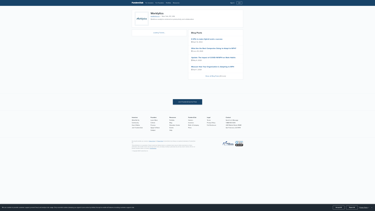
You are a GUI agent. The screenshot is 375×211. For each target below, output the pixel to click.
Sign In (232, 3)
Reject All (352, 207)
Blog (170, 123)
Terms (209, 120)
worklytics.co (155, 16)
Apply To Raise (155, 128)
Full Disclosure (211, 125)
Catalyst (153, 130)
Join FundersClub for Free (187, 102)
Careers (190, 120)
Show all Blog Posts (215, 76)
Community (135, 123)
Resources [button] (176, 3)
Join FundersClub (137, 128)
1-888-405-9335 (230, 123)
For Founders (159, 3)
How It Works (136, 125)
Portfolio (168, 3)
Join (239, 3)
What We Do (135, 120)
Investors (191, 123)
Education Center (174, 125)
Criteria (153, 123)
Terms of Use (152, 141)
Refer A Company (193, 125)
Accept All (339, 207)
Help (170, 130)
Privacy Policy (211, 123)
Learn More (154, 120)
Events (171, 128)
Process (153, 125)
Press (190, 128)
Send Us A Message (232, 120)
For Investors (149, 3)
